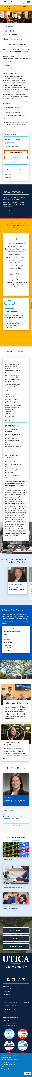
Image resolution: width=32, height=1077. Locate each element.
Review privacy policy (9, 1069)
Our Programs (9, 26)
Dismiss (27, 1073)
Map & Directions (10, 1005)
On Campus (8, 797)
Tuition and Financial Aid (10, 989)
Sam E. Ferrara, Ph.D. (15, 584)
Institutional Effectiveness (10, 1017)
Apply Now (21, 8)
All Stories (16, 825)
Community (6, 994)
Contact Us (11, 8)
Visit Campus (21, 6)
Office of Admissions (12, 139)
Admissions (6, 991)
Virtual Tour (10, 6)
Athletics (5, 997)
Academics (6, 986)
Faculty (5, 814)
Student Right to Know (10, 1025)
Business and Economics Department (14, 69)
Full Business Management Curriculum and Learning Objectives (16, 546)
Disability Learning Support (11, 1023)
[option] (8, 980)
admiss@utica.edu (12, 146)
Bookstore (6, 1020)
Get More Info (16, 152)
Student (5, 808)
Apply (16, 938)
